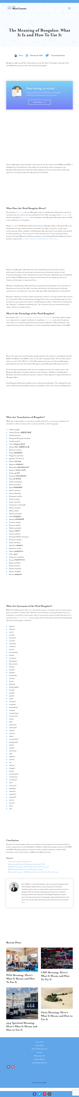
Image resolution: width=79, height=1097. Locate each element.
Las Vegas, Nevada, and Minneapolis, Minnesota (39, 239)
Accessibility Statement (39, 1063)
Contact (39, 1052)
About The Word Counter (39, 1049)
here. (23, 902)
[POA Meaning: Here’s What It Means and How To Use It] (22, 960)
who (12, 226)
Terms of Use (40, 1042)
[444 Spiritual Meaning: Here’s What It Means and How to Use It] (22, 1003)
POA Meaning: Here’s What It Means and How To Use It (20, 979)
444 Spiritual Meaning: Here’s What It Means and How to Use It (21, 1026)
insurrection (65, 215)
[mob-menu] (69, 8)
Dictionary (20, 212)
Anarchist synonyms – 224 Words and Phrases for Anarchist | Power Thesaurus (34, 872)
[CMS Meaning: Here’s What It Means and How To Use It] (57, 958)
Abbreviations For (39, 1056)
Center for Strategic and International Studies (35, 317)
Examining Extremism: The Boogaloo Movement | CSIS (27, 864)
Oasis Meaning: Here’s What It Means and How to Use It (57, 1016)
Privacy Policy (39, 1045)
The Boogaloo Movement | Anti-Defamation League (26, 869)
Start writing (37, 102)
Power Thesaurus (23, 618)
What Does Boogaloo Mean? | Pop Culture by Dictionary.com (29, 867)
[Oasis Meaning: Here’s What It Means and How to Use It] (57, 998)
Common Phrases (39, 1059)
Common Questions (58, 55)
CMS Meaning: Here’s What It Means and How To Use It (55, 976)
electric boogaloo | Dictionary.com (21, 862)
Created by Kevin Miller (39, 1083)
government (25, 217)
